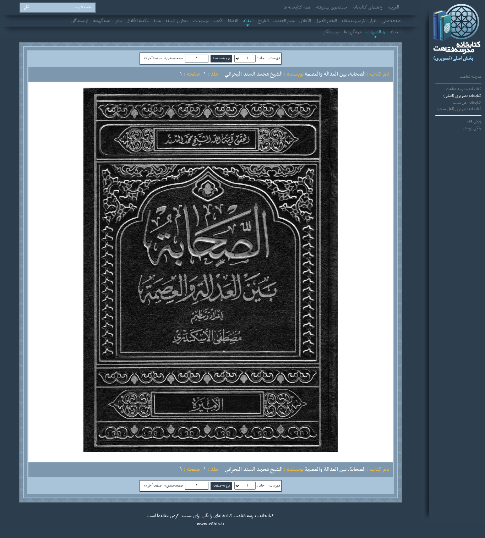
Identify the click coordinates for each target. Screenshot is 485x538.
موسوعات (201, 21)
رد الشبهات (375, 32)
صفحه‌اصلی (391, 21)
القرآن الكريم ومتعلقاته (359, 21)
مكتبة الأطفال (138, 21)
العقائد (248, 21)
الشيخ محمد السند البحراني (254, 74)
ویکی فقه (474, 121)
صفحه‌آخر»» (153, 58)
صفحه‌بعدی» (173, 58)
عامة (157, 21)
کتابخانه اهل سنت (467, 102)
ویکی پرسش (472, 128)
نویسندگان (79, 21)
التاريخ (263, 21)
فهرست (274, 58)
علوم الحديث (284, 21)
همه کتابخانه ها (297, 7)
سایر (118, 21)
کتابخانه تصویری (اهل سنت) (459, 108)
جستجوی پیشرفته (331, 7)
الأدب (218, 21)
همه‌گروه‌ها (101, 21)
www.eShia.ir (210, 524)
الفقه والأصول (326, 21)
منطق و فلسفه (177, 21)
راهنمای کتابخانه (367, 7)
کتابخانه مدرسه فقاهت (463, 89)
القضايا (233, 21)
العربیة (393, 7)
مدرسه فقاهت (470, 76)
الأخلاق (305, 21)
